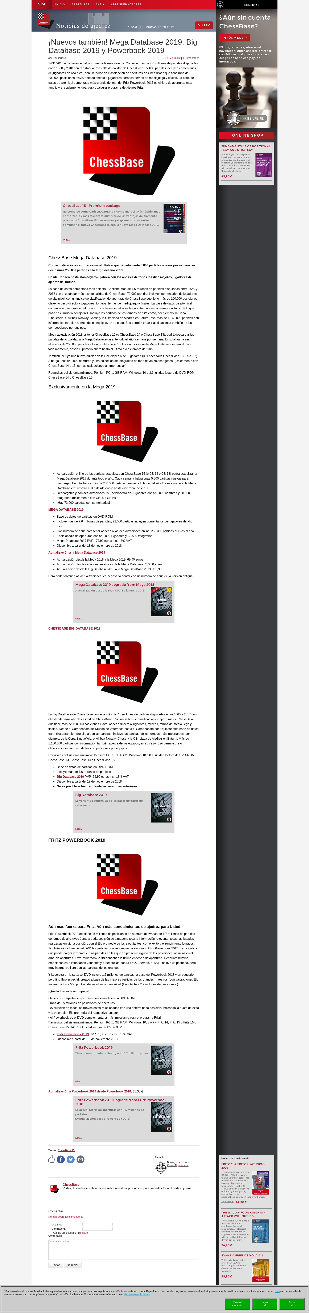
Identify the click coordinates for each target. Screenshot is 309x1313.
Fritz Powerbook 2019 (73, 1034)
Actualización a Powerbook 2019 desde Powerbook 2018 (89, 1091)
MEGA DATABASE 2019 (65, 509)
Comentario (55, 1235)
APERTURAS (80, 4)
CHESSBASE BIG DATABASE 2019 (74, 628)
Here (277, 1291)
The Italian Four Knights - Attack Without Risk (243, 1214)
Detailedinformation (237, 1304)
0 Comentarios (190, 58)
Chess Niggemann (178, 1165)
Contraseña (59, 1228)
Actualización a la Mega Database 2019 (76, 552)
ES (168, 27)
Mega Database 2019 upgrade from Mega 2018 (114, 585)
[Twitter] (70, 1159)
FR (172, 27)
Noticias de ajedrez (83, 25)
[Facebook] (61, 1159)
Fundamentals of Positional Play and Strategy (246, 148)
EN (164, 27)
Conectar (251, 5)
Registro (83, 1232)
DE (159, 27)
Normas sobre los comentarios (65, 1216)
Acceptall (292, 1304)
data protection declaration (137, 1294)
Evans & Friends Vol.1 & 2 (242, 1255)
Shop (42, 4)
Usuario (56, 1224)
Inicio (60, 4)
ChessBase (71, 1184)
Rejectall (265, 1304)
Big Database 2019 (91, 795)
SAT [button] (99, 4)
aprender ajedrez (126, 4)
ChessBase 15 (66, 1150)
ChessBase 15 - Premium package (91, 206)
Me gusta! (175, 58)
